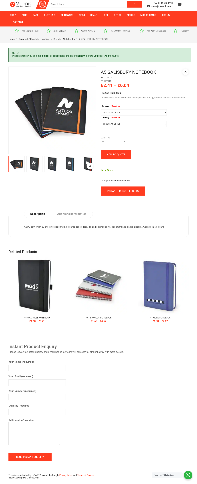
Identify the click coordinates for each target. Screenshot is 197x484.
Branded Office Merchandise (34, 39)
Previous (4, 164)
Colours (105, 106)
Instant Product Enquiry (123, 191)
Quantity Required (18, 405)
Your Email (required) (20, 376)
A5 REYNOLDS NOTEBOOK (98, 317)
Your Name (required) (21, 361)
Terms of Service (85, 475)
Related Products (22, 252)
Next (101, 164)
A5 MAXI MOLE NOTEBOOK (37, 317)
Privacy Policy (66, 475)
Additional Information (21, 420)
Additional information (71, 213)
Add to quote (116, 154)
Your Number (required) (22, 391)
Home (11, 39)
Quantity (105, 118)
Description (37, 213)
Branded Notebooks (64, 39)
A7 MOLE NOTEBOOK (160, 317)
